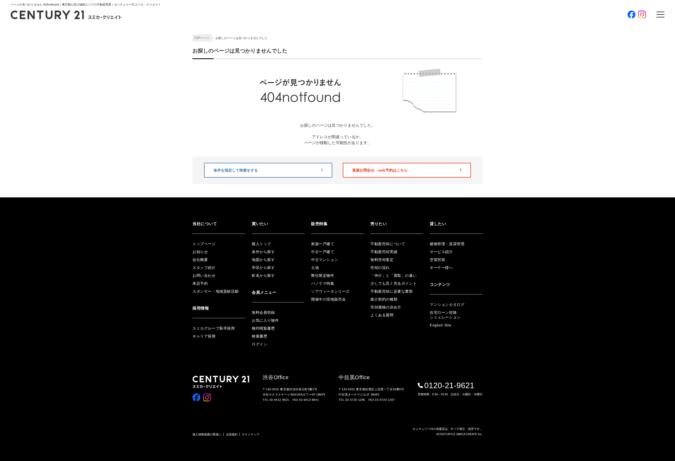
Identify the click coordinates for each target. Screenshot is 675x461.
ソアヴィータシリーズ (483, 122)
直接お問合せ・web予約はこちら (380, 170)
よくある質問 (382, 315)
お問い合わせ (204, 275)
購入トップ (481, 54)
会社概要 (200, 260)
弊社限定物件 (476, 104)
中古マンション (324, 260)
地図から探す (476, 78)
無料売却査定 (382, 260)
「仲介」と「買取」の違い (393, 275)
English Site (440, 325)
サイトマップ (250, 434)
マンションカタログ (447, 304)
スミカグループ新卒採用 (213, 328)
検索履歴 (473, 191)
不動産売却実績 (383, 252)
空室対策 (437, 260)
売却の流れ (380, 267)
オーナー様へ (441, 267)
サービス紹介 (441, 252)
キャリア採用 (204, 336)
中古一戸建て (322, 252)
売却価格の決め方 (385, 307)
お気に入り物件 (478, 173)
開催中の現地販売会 (481, 130)
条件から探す (476, 70)
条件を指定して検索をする (236, 170)
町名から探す (476, 96)
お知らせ (200, 252)
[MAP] (321, 394)
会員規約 (232, 434)
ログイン (473, 165)
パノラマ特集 (476, 113)
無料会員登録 (483, 149)
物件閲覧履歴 (476, 182)
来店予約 (200, 283)
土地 (315, 267)
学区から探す (476, 87)
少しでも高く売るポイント (393, 283)
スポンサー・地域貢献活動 (215, 291)
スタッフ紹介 (204, 267)
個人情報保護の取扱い (206, 434)
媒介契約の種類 (383, 299)
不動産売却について (387, 244)
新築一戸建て (322, 244)
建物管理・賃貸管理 (447, 244)
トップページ (204, 244)
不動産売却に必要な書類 (391, 291)
